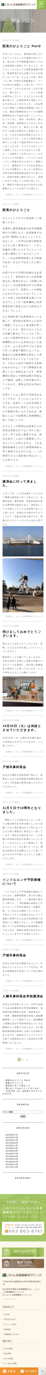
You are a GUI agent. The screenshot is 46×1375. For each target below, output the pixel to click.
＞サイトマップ (9, 1299)
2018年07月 (12, 1154)
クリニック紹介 (10, 1324)
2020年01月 (12, 1140)
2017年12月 (12, 1167)
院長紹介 (7, 1329)
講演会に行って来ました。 (19, 1085)
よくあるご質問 (10, 1363)
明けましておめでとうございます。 (24, 1088)
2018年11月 (12, 1145)
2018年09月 (12, 1151)
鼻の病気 (7, 1353)
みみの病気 (8, 1348)
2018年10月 (12, 1148)
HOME (7, 1314)
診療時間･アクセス (11, 1334)
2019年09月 (12, 1143)
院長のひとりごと (16, 210)
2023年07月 (12, 1135)
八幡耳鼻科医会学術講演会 (23, 996)
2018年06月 (12, 1156)
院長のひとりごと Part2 (22, 46)
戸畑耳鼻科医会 (14, 767)
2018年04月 (12, 1159)
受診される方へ (10, 1319)
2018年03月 (12, 1162)
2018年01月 (12, 1164)
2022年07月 (12, 1137)
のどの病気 (8, 1358)
